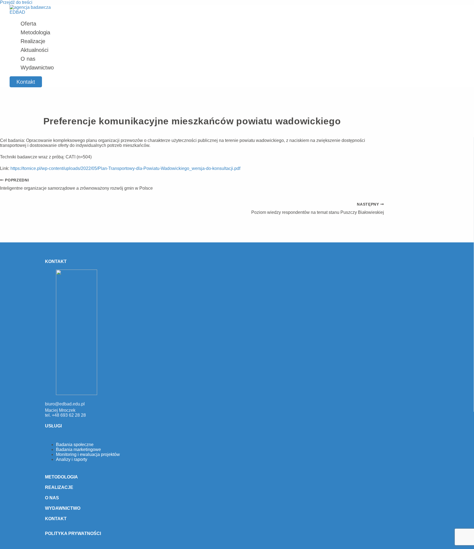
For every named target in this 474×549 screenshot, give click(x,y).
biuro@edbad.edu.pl (65, 404)
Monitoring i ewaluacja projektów (88, 454)
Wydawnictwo (37, 68)
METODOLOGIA (61, 477)
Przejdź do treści (16, 2)
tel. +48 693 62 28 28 (65, 415)
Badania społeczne (75, 444)
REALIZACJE (59, 487)
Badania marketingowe (78, 449)
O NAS (52, 497)
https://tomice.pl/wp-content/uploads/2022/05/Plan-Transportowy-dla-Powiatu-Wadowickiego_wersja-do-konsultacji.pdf (125, 168)
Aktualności (34, 50)
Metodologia (35, 32)
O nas (28, 59)
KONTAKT (56, 518)
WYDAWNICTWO (62, 508)
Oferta (28, 24)
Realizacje (33, 41)
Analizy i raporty (71, 459)
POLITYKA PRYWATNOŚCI (73, 533)
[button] (26, 81)
